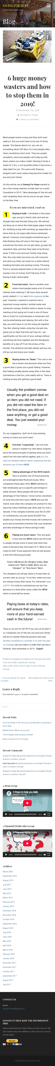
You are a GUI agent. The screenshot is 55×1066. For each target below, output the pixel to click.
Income (34, 666)
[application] (27, 803)
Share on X (42, 425)
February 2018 (9, 954)
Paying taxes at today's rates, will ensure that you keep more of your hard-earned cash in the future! (28, 611)
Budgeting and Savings (31, 659)
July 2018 (7, 932)
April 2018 (7, 946)
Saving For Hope (29, 115)
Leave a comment (29, 119)
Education (46, 659)
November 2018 (9, 915)
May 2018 (7, 941)
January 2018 (8, 958)
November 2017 (9, 967)
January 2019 (8, 906)
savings (6, 669)
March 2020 (8, 872)
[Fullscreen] (49, 814)
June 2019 (7, 889)
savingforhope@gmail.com (14, 1009)
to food (20, 296)
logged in (17, 694)
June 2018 (7, 937)
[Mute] (44, 814)
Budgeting (16, 659)
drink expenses (35, 296)
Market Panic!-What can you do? (16, 730)
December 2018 (9, 911)
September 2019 (10, 876)
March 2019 (8, 898)
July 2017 (7, 985)
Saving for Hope (16, 5)
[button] (48, 6)
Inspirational (23, 662)
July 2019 (7, 885)
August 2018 (8, 928)
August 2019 (8, 880)
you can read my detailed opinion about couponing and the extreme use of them (27, 460)
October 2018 (8, 919)
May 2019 (7, 893)
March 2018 (8, 950)
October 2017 (8, 971)
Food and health (10, 662)
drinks (16, 666)
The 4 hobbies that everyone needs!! (18, 735)
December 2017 (9, 963)
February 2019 (9, 902)
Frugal (27, 666)
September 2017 (10, 976)
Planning (41, 666)
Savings (32, 662)
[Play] (6, 814)
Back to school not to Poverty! (15, 739)
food (21, 666)
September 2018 (10, 924)
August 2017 (8, 980)
